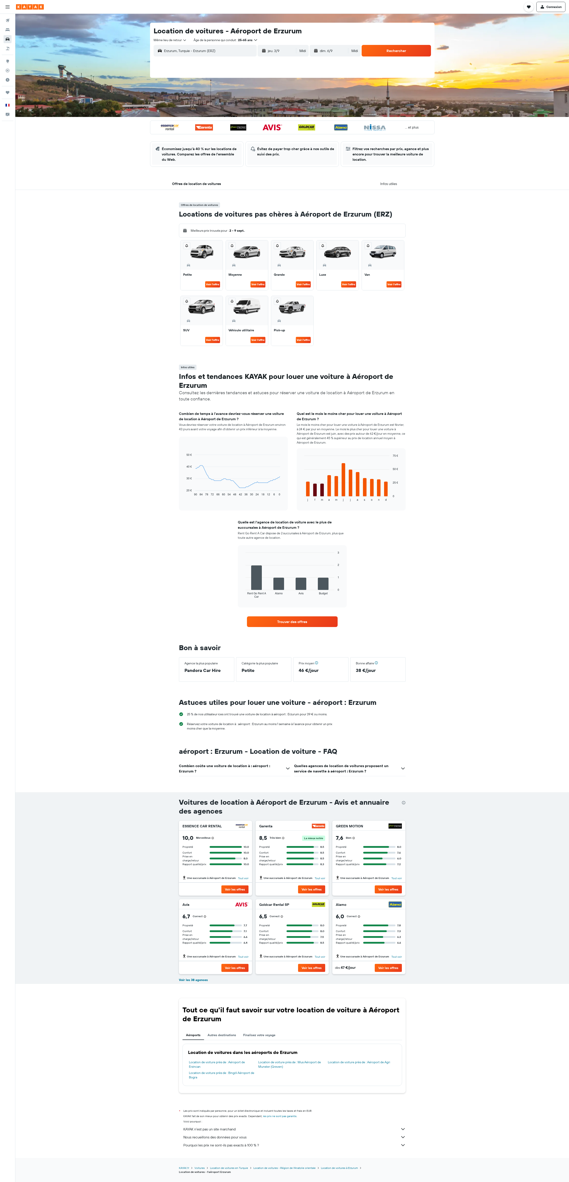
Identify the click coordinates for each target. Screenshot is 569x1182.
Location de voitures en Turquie (229, 1168)
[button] (7, 7)
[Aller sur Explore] (7, 61)
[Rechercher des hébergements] (7, 29)
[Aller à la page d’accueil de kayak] (30, 7)
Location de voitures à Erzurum (339, 1168)
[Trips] (7, 92)
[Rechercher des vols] (7, 20)
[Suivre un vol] (7, 70)
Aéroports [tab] (193, 1035)
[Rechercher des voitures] (7, 39)
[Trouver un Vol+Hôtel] (7, 48)
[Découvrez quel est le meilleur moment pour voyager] (7, 79)
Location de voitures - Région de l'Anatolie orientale (284, 1168)
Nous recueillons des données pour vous (214, 1137)
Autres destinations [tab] (222, 1035)
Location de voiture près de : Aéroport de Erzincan (217, 1064)
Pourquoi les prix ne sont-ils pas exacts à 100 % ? (221, 1145)
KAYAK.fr (184, 1168)
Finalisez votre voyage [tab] (259, 1035)
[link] (292, 621)
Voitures (199, 1168)
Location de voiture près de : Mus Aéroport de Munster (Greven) (289, 1064)
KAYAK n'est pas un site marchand (209, 1129)
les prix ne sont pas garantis (280, 1116)
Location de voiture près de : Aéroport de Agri (359, 1062)
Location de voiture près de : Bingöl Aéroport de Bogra (221, 1075)
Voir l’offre (212, 284)
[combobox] (170, 40)
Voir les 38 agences (193, 980)
